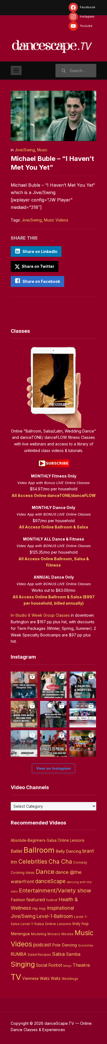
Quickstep (85, 945)
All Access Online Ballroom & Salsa (53, 527)
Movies (67, 934)
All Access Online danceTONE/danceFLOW (54, 495)
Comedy (80, 862)
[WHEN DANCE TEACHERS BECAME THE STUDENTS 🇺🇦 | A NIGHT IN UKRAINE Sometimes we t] (53, 714)
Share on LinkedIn (39, 251)
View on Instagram (53, 768)
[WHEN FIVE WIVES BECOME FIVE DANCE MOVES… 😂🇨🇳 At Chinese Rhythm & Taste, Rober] (24, 714)
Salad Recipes (39, 955)
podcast (42, 945)
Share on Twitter (37, 266)
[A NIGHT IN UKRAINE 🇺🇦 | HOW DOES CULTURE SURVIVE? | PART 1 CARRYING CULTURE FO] (24, 743)
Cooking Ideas (23, 873)
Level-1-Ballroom (54, 916)
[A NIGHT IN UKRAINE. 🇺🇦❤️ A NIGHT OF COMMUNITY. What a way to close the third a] (82, 743)
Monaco (53, 934)
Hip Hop (39, 908)
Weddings (70, 979)
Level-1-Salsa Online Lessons (46, 923)
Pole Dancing (64, 945)
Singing (23, 964)
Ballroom (39, 850)
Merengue (20, 933)
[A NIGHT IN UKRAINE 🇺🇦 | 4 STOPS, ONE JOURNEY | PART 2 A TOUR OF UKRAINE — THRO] (82, 714)
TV (16, 977)
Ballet (16, 851)
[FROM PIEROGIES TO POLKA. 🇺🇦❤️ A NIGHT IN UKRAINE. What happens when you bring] (53, 743)
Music (42, 149)
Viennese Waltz (36, 978)
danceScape (50, 881)
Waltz (56, 978)
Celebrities (32, 861)
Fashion (18, 899)
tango (67, 966)
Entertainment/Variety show (55, 890)
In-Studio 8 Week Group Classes (40, 615)
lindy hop (80, 923)
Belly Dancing (68, 851)
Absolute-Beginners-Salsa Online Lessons (48, 840)
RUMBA (19, 954)
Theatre (81, 965)
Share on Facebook (41, 281)
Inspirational (60, 908)
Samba (73, 954)
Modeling (38, 934)
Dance (45, 871)
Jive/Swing (25, 149)
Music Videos (56, 220)
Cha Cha (60, 861)
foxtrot (51, 900)
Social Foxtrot (49, 965)
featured (35, 899)
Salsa (58, 954)
